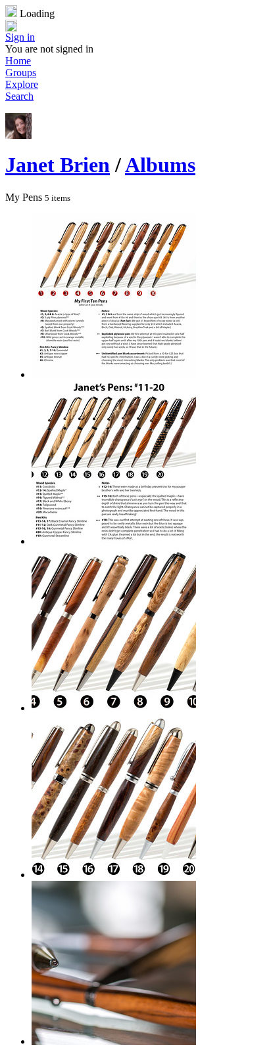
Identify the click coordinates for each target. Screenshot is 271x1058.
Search (19, 96)
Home (18, 60)
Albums (160, 165)
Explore (21, 84)
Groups (20, 72)
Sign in (20, 37)
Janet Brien (57, 165)
